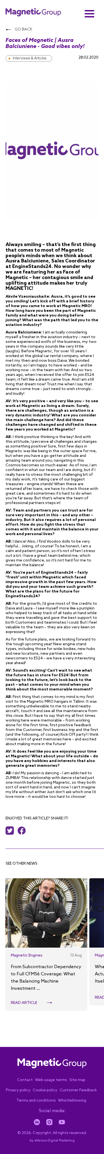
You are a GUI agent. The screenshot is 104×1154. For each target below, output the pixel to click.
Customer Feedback (78, 1090)
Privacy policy (18, 1090)
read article (24, 1003)
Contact (25, 1080)
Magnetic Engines (26, 955)
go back (23, 29)
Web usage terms (51, 1080)
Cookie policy (45, 1090)
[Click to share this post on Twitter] (11, 830)
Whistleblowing (72, 1100)
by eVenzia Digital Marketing (52, 1141)
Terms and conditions (36, 1100)
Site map (77, 1080)
